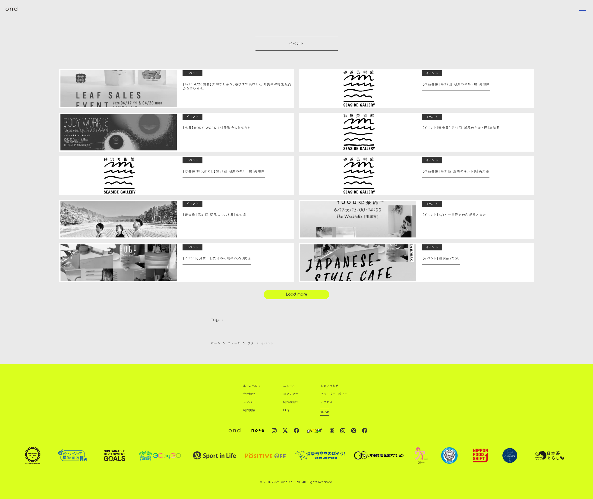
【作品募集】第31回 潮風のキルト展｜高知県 (455, 171)
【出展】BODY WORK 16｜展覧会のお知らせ (217, 128)
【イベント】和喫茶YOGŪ (441, 258)
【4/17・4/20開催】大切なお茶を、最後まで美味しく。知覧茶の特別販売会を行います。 (237, 86)
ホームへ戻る (252, 386)
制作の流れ (290, 402)
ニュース (233, 343)
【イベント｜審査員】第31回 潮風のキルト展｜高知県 (461, 128)
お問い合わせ (329, 386)
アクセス (326, 402)
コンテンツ (290, 394)
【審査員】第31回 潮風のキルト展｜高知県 (214, 215)
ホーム (216, 343)
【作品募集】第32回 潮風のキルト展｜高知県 (456, 84)
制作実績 (249, 410)
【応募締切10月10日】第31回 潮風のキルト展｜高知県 (224, 171)
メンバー (249, 402)
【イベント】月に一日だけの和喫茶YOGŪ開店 (217, 258)
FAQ (286, 410)
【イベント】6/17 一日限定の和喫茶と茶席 (454, 215)
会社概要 (249, 394)
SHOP (324, 412)
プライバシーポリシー (335, 394)
